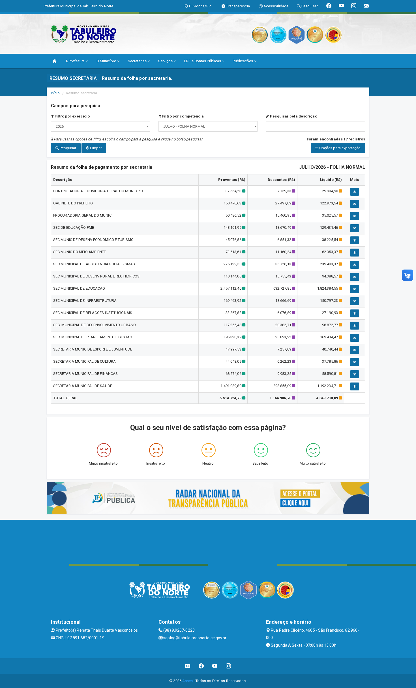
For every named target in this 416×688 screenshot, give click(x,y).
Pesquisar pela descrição (293, 116)
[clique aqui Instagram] (228, 666)
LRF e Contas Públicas (203, 61)
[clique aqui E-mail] (188, 666)
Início (55, 93)
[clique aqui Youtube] (215, 666)
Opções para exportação (339, 148)
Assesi (188, 681)
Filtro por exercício (72, 116)
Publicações (243, 61)
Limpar (95, 148)
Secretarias (137, 61)
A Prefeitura (75, 61)
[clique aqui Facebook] (201, 666)
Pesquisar (67, 148)
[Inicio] (55, 61)
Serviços (165, 61)
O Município (107, 61)
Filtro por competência (182, 116)
